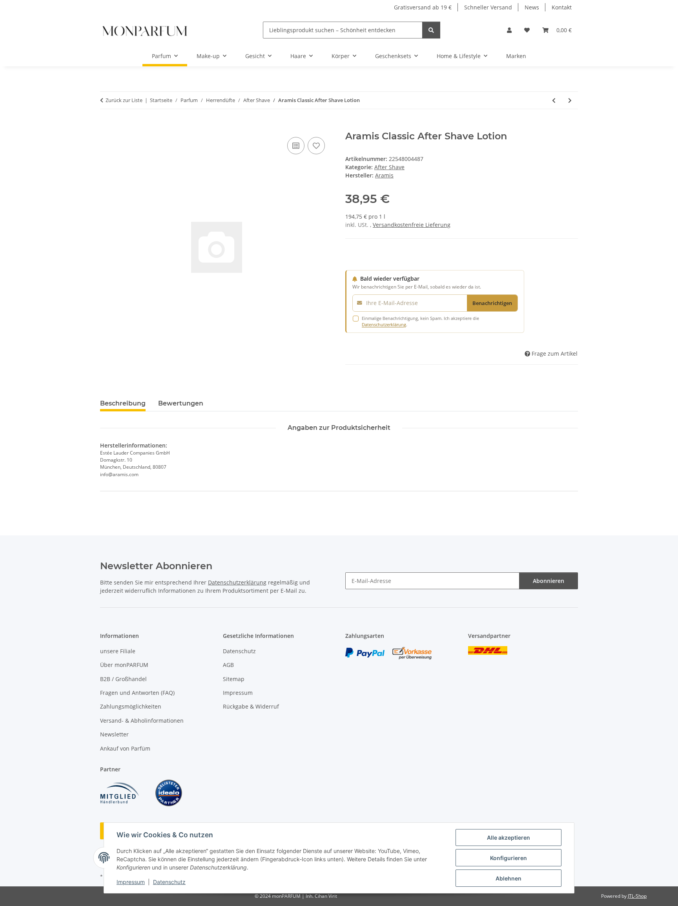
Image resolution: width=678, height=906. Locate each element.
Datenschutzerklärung (384, 324)
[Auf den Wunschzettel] (316, 145)
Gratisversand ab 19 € (423, 7)
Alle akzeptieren (508, 837)
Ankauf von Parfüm (125, 748)
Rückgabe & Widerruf (251, 706)
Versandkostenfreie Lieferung (411, 224)
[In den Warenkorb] (106, 126)
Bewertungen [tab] (180, 403)
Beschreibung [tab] (123, 403)
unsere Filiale (117, 651)
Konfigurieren (508, 858)
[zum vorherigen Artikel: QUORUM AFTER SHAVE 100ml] (554, 100)
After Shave (389, 167)
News (532, 7)
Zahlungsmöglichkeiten (130, 706)
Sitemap (233, 679)
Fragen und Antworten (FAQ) (137, 692)
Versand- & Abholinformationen (142, 720)
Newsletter (114, 734)
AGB (228, 665)
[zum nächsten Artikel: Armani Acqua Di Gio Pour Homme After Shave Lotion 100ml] (570, 100)
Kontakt (562, 7)
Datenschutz (169, 882)
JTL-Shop (637, 896)
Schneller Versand (488, 7)
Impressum (131, 882)
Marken (516, 56)
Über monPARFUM (124, 665)
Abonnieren (548, 581)
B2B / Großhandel (123, 679)
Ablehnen (508, 878)
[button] (509, 30)
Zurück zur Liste (124, 100)
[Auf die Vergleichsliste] (295, 145)
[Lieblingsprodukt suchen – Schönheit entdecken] (431, 30)
